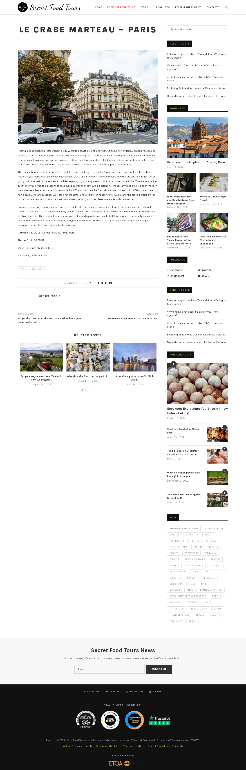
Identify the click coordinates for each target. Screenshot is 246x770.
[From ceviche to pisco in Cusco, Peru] (197, 137)
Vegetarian (175, 621)
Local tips (175, 578)
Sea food (37, 269)
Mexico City (175, 584)
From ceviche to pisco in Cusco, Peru (196, 162)
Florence (214, 547)
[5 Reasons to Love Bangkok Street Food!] (217, 500)
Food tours (191, 553)
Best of (195, 541)
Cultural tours (178, 547)
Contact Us (177, 746)
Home (98, 7)
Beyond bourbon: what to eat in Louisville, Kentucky (197, 96)
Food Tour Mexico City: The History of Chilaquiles (213, 240)
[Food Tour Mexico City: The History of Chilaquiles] (214, 222)
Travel (200, 615)
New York (174, 590)
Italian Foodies (178, 571)
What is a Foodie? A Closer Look (183, 431)
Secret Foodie (49, 296)
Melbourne (208, 578)
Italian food (217, 565)
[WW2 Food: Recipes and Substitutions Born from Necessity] (181, 182)
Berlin (208, 534)
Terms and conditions (134, 746)
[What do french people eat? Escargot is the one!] (217, 478)
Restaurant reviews (210, 590)
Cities (144, 7)
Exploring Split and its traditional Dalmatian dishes (196, 88)
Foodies (173, 553)
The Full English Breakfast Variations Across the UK (182, 452)
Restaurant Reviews (188, 7)
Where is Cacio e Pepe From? (213, 198)
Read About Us (104, 746)
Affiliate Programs (72, 746)
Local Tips (163, 7)
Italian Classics (194, 565)
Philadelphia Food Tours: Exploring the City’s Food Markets (179, 240)
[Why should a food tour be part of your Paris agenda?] (88, 357)
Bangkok (174, 534)
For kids (174, 559)
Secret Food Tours (197, 602)
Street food (176, 608)
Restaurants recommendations (187, 596)
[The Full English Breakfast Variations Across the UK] (217, 456)
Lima (222, 571)
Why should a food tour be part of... (88, 376)
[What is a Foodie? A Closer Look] (217, 434)
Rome (215, 596)
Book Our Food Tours (121, 7)
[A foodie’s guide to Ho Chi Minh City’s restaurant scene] (134, 357)
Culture (198, 547)
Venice (192, 621)
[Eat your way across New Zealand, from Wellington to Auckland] (41, 357)
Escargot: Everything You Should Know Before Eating (197, 411)
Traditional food (179, 615)
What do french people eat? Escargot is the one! (183, 474)
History (215, 559)
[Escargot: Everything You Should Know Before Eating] (197, 383)
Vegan (213, 615)
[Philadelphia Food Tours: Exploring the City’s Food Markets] (181, 222)
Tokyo (217, 608)
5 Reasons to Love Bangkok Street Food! (183, 496)
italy (195, 571)
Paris (23, 269)
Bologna (210, 541)
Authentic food (214, 528)
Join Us (117, 746)
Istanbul (174, 565)
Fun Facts (213, 7)
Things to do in (198, 608)
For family (210, 553)
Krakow (209, 571)
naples (205, 584)
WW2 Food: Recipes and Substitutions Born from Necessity (180, 200)
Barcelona (192, 534)
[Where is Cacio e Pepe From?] (214, 182)
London (191, 578)
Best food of (176, 541)
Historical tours (195, 559)
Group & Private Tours (158, 746)
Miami (192, 584)
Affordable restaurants (183, 528)
